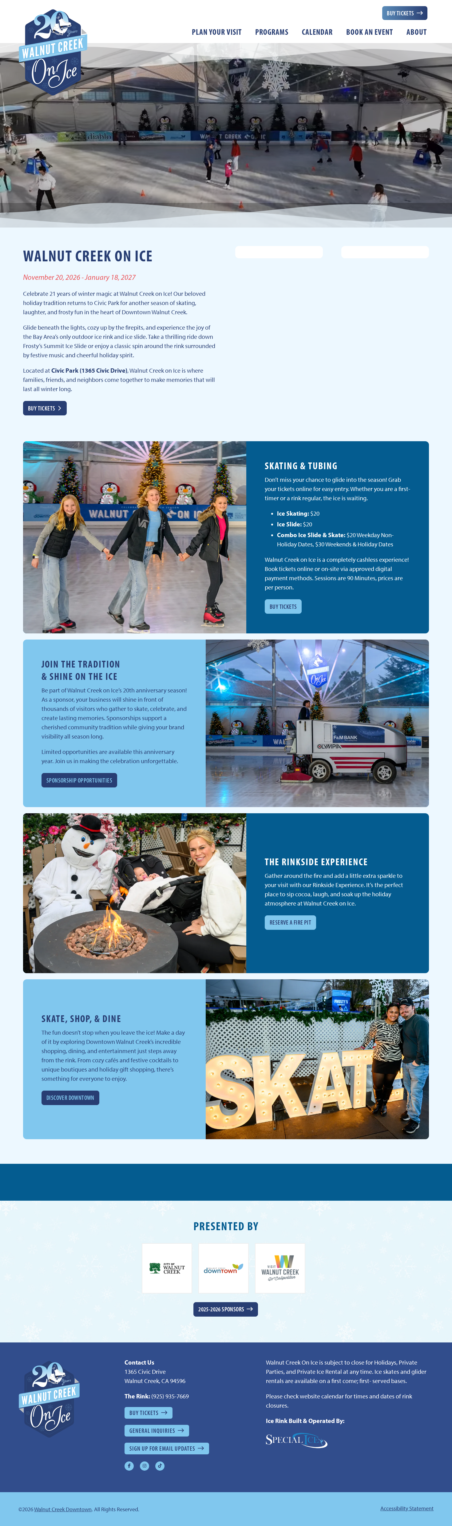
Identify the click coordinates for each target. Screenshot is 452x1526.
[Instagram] (144, 1466)
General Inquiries (152, 1430)
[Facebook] (129, 1466)
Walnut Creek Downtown (63, 1509)
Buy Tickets (400, 13)
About (416, 32)
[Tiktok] (160, 1466)
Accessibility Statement (407, 1508)
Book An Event (369, 32)
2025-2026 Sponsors (221, 1309)
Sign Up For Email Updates (162, 1448)
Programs (271, 32)
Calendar (317, 32)
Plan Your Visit (217, 32)
